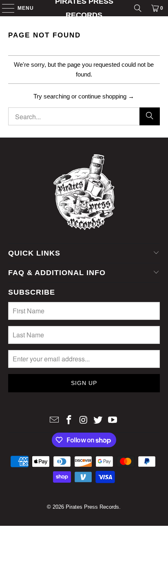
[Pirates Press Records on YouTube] (113, 420)
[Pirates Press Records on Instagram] (83, 420)
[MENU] (4, 8)
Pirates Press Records (84, 8)
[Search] (138, 8)
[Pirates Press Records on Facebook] (69, 420)
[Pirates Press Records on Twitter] (98, 420)
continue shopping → (106, 96)
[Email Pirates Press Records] (55, 420)
